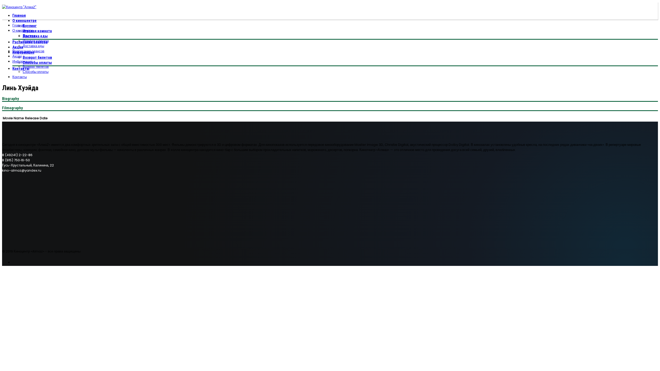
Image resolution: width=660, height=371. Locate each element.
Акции (17, 47)
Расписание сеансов (28, 51)
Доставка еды (33, 46)
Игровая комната (37, 31)
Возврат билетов (37, 57)
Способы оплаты (37, 62)
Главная (19, 15)
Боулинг (30, 25)
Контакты (20, 68)
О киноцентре (24, 20)
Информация (22, 61)
